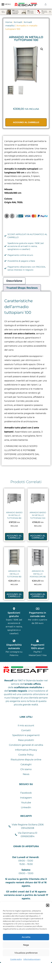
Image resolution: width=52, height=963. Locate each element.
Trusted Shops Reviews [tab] (22, 287)
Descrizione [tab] (14, 280)
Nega (26, 945)
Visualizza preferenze (26, 952)
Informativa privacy (31, 959)
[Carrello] (45, 4)
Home (8, 22)
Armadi (18, 22)
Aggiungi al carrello (26, 122)
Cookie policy (16, 959)
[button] (47, 905)
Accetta (26, 937)
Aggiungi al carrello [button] (14, 536)
